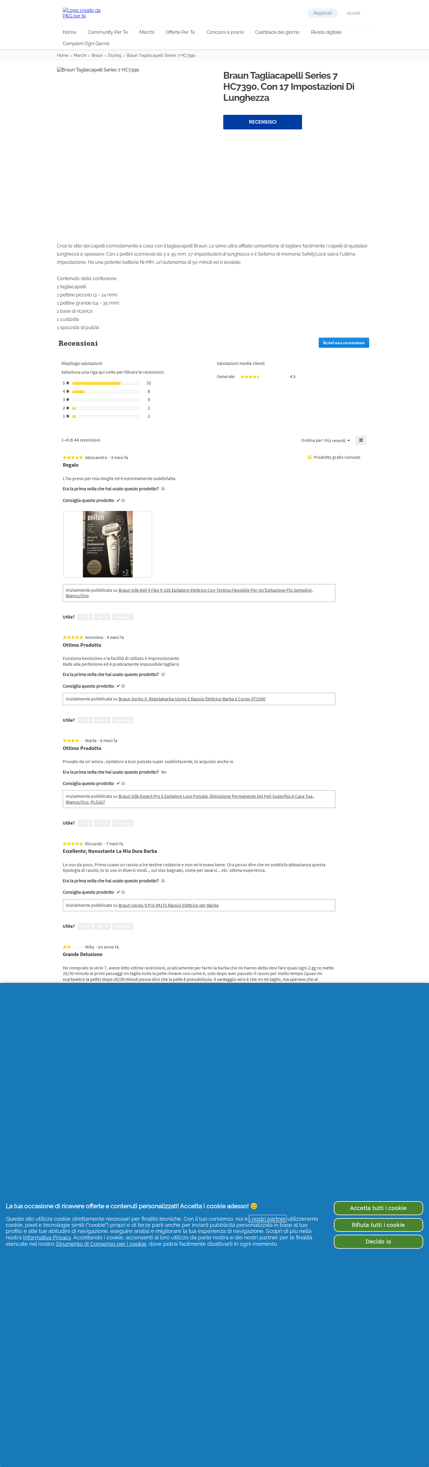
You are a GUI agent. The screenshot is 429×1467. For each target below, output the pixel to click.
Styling (114, 55)
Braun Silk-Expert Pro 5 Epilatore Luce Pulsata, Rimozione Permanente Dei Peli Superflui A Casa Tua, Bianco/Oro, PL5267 (190, 799)
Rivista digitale (326, 32)
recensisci (263, 122)
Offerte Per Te (180, 32)
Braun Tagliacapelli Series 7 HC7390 (161, 55)
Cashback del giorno (277, 32)
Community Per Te (108, 32)
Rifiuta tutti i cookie (378, 1225)
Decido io (378, 1241)
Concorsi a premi (225, 32)
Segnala (122, 617)
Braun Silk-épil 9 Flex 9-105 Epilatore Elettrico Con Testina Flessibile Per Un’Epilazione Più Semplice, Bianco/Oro (189, 593)
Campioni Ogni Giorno (86, 43)
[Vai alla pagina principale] (86, 13)
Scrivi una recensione (346, 344)
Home (69, 32)
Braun (97, 55)
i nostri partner (267, 1218)
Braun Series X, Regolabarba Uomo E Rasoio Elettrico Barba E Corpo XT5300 (192, 699)
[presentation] (108, 544)
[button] (323, 13)
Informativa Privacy (47, 1237)
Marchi (146, 32)
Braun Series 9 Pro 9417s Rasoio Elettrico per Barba (168, 905)
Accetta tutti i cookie (378, 1208)
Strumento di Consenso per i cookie (101, 1244)
